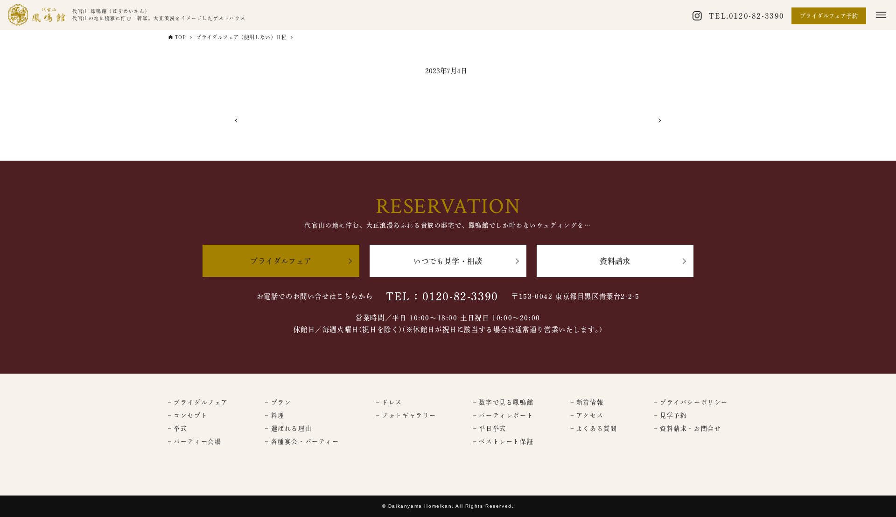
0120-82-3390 (756, 16)
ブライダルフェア (280, 261)
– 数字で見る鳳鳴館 (503, 402)
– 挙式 (177, 428)
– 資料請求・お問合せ (687, 428)
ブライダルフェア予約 (829, 16)
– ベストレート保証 (503, 442)
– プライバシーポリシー (691, 402)
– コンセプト (188, 415)
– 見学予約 (670, 415)
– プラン (278, 402)
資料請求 (615, 261)
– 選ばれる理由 (288, 428)
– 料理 (274, 415)
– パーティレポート (503, 415)
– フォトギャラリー (406, 415)
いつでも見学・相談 (448, 261)
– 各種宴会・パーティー (302, 442)
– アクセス (587, 415)
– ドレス (389, 402)
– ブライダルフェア (198, 402)
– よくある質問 (594, 428)
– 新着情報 (587, 402)
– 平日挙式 (489, 428)
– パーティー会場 (194, 442)
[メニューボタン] (881, 15)
